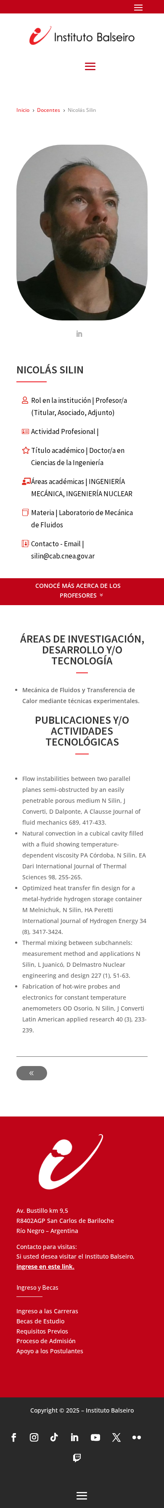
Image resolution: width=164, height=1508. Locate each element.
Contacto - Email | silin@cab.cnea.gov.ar (63, 550)
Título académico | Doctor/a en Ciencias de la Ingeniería (77, 456)
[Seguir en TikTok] (54, 1437)
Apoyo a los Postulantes (49, 1351)
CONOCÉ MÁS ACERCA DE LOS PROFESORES (78, 591)
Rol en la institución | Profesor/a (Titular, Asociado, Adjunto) (79, 406)
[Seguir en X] (116, 1437)
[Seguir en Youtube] (95, 1437)
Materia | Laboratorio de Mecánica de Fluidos (82, 518)
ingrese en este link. (45, 1266)
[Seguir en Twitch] (77, 1458)
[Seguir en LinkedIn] (74, 1437)
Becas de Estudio (40, 1321)
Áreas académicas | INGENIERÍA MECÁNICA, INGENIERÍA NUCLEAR (81, 487)
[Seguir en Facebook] (13, 1437)
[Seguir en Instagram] (34, 1437)
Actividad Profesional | (65, 431)
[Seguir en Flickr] (136, 1437)
